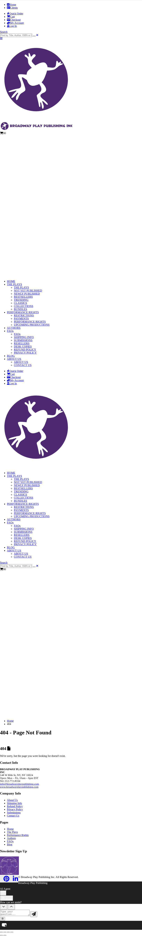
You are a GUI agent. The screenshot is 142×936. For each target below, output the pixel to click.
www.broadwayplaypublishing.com (19, 786)
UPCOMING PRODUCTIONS (32, 324)
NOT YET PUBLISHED (28, 290)
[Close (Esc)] (11, 932)
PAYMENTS (21, 318)
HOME (11, 281)
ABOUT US (14, 358)
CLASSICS (20, 303)
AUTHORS (13, 327)
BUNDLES (20, 309)
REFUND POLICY (25, 349)
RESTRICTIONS (24, 315)
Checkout (15, 19)
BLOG (11, 355)
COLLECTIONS (23, 306)
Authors (11, 838)
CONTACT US (23, 365)
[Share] (8, 932)
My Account (17, 22)
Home (12, 4)
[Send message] (33, 914)
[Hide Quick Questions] (3, 907)
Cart (12, 16)
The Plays (12, 832)
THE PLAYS (14, 284)
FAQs (10, 330)
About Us (12, 800)
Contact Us (13, 815)
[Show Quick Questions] (11, 907)
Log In (13, 26)
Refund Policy (15, 806)
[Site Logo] (37, 466)
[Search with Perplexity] (2, 919)
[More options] (3, 892)
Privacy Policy (15, 809)
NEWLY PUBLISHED (27, 293)
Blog (9, 844)
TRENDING (21, 299)
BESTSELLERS (23, 296)
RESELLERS (21, 343)
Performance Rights (18, 835)
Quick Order (16, 13)
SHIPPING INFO (24, 337)
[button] (3, 31)
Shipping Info (14, 803)
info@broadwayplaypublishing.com (19, 784)
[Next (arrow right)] (4, 935)
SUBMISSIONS (23, 340)
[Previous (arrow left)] (1, 935)
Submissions (14, 812)
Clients (14, 7)
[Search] (34, 36)
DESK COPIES (23, 346)
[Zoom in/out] (1, 932)
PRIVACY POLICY (25, 352)
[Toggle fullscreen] (4, 932)
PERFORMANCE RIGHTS (23, 312)
